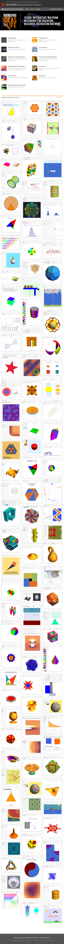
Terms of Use (37, 940)
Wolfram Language (23, 2)
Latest (32, 9)
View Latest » (59, 97)
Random (38, 9)
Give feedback (51, 940)
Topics (27, 9)
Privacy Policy (44, 940)
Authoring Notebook (56, 9)
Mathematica (35, 2)
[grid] (32, 513)
